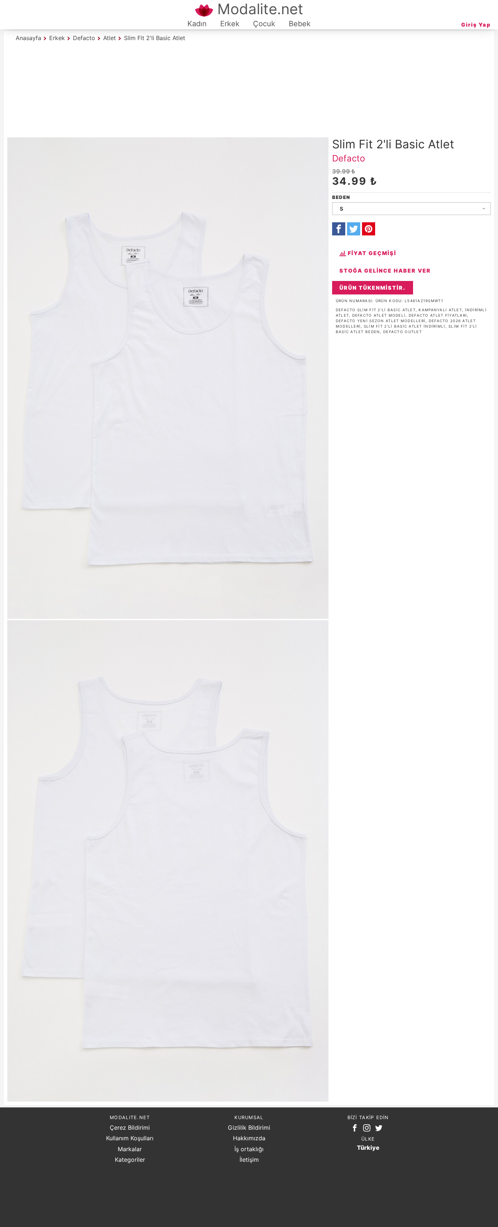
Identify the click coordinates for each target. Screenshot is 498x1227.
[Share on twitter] (353, 228)
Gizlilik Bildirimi (249, 1127)
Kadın (197, 23)
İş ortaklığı (249, 1149)
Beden (341, 197)
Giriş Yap (476, 25)
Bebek (300, 23)
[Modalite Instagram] (368, 1129)
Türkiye (368, 1147)
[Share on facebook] (338, 228)
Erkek (230, 23)
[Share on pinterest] (368, 228)
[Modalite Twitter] (380, 1129)
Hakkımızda (249, 1138)
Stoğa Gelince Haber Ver (385, 270)
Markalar (130, 1149)
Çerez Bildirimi (130, 1127)
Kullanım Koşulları (129, 1138)
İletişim (249, 1159)
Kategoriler (130, 1159)
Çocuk (264, 23)
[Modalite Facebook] (356, 1129)
